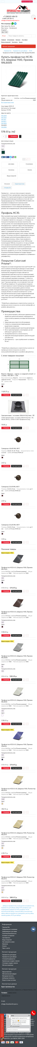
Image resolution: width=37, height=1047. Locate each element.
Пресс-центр (6, 948)
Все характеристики (7, 102)
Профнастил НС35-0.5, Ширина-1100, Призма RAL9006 (16, 656)
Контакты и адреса (27, 1)
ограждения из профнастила (25, 905)
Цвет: (3, 384)
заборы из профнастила (9, 905)
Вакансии (5, 944)
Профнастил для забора (9, 956)
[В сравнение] (28, 159)
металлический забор (7, 911)
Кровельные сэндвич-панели (10, 961)
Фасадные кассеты (8, 976)
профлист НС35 (24, 909)
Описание (7, 184)
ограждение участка (23, 913)
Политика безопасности (9, 933)
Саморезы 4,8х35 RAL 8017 (10, 448)
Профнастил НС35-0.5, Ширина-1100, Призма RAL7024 (16, 568)
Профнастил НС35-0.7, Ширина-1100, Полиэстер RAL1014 (17, 878)
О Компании (10, 39)
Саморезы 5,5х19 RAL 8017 (10, 486)
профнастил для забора (8, 907)
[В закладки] (26, 159)
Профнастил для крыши (9, 954)
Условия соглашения (8, 935)
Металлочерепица (7, 965)
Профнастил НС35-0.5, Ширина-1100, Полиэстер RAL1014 (18, 833)
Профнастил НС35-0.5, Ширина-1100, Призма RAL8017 (16, 612)
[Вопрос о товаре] (23, 159)
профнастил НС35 (14, 909)
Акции (20, 42)
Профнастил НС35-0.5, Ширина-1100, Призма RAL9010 (16, 701)
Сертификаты (6, 937)
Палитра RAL (6, 927)
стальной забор (19, 911)
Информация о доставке (9, 931)
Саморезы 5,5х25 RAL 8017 (10, 525)
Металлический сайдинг (9, 974)
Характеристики (19, 184)
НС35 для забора (16, 915)
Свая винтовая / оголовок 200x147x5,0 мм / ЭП (17, 415)
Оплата (4, 946)
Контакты (15, 42)
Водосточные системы (9, 980)
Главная (3, 39)
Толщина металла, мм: (8, 576)
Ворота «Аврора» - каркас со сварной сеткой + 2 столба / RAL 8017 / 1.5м (18, 374)
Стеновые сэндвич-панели (10, 963)
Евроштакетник (6, 971)
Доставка (24, 39)
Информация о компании (9, 929)
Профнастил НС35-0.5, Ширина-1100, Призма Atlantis (16, 745)
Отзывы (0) (7, 187)
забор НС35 (19, 907)
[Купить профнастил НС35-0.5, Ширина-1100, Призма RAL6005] (18, 79)
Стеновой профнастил (8, 959)
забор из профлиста (11, 913)
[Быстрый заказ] (20, 136)
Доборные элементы (8, 978)
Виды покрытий (5, 42)
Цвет (2, 149)
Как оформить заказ (8, 942)
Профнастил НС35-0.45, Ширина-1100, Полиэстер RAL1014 (18, 789)
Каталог (18, 39)
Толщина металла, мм (8, 143)
